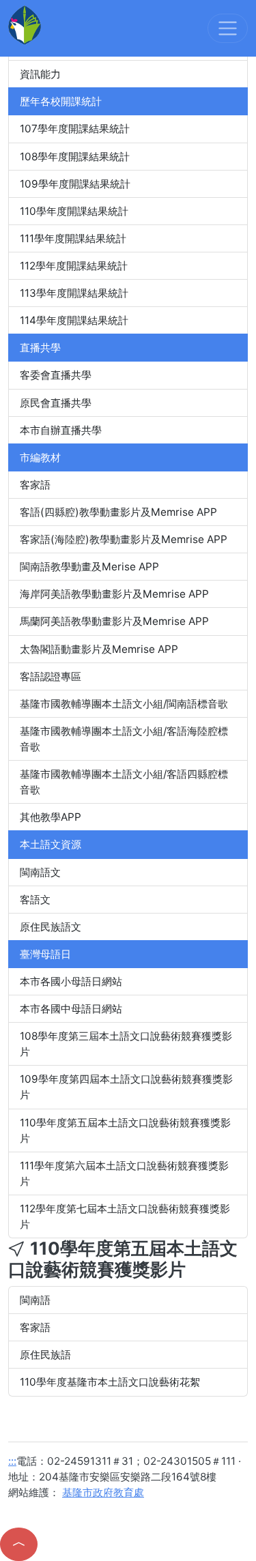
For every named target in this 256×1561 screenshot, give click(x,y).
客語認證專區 (50, 676)
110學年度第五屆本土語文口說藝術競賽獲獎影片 (125, 1130)
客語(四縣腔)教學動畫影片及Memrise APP (118, 512)
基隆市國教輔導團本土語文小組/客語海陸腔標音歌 (124, 739)
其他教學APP (50, 817)
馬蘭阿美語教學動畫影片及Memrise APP (114, 621)
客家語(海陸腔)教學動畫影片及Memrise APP (123, 539)
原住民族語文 (50, 926)
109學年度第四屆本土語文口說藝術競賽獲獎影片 (126, 1087)
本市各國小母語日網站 (71, 981)
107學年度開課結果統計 (75, 128)
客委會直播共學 (55, 374)
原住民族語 (45, 1354)
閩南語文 (40, 872)
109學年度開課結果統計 (75, 183)
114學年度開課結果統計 (74, 320)
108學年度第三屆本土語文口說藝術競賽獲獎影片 (126, 1044)
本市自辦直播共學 (61, 430)
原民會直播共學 (55, 402)
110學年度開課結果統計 (74, 211)
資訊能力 (40, 74)
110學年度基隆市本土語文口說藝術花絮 (110, 1381)
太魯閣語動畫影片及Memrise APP (99, 649)
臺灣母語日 (45, 954)
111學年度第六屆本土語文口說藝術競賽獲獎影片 (124, 1173)
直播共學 (40, 347)
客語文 (35, 899)
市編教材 (40, 457)
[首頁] (24, 24)
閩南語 (35, 1300)
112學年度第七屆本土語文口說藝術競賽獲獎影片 (125, 1216)
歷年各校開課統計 (61, 101)
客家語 (35, 484)
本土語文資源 (50, 844)
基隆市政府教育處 (103, 1492)
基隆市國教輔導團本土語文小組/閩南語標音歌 (124, 703)
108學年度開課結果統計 (75, 156)
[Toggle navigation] (228, 28)
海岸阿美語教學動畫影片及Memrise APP (114, 593)
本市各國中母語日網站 (71, 1008)
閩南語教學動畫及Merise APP (89, 566)
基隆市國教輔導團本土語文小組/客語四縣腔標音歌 (124, 782)
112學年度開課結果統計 (74, 265)
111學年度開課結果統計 (73, 238)
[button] (19, 1544)
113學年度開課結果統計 (74, 293)
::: (12, 1461)
